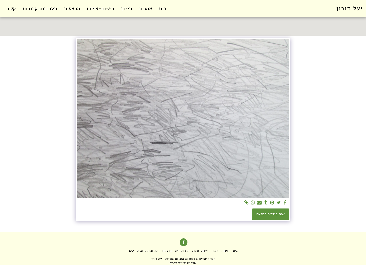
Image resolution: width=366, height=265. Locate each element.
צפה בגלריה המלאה (270, 214)
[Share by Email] (259, 202)
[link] (246, 202)
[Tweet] (278, 202)
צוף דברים (176, 263)
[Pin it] (272, 202)
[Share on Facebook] (285, 202)
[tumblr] (265, 202)
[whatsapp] (253, 202)
